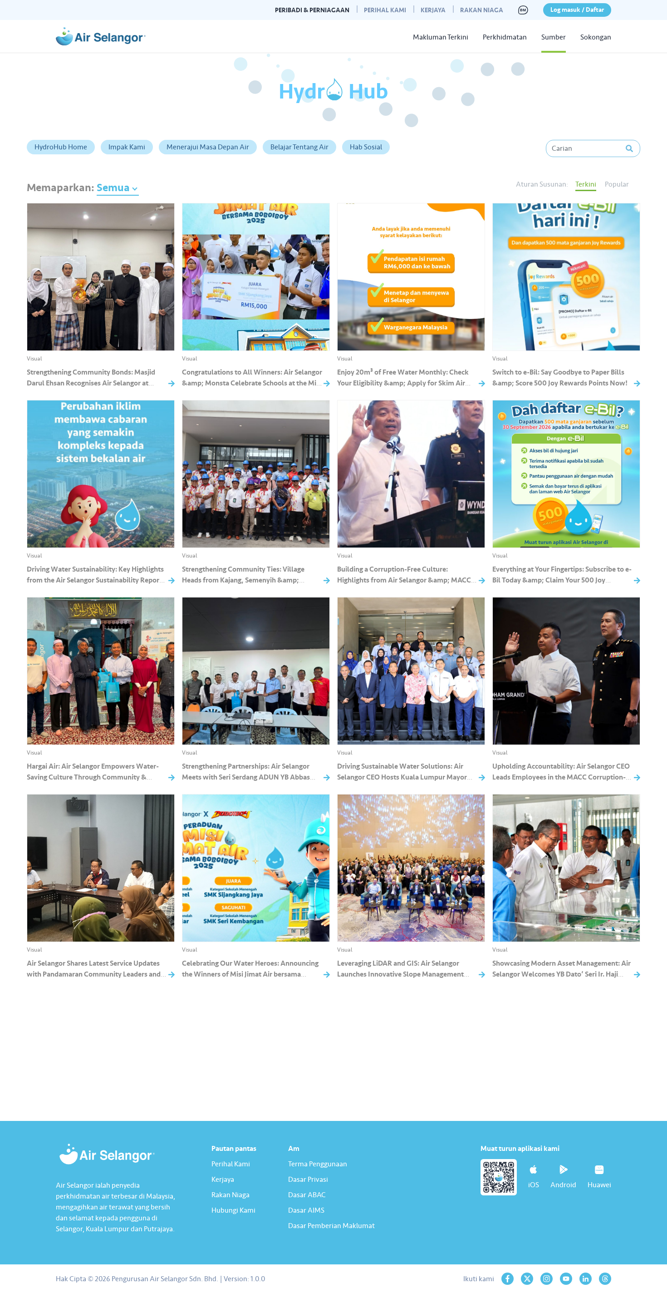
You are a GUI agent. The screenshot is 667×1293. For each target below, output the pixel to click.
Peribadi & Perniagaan (312, 10)
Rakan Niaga (481, 10)
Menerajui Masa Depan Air (208, 147)
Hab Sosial (366, 147)
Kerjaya (433, 10)
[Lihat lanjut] (333, 1030)
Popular (617, 184)
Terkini (585, 184)
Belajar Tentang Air (299, 147)
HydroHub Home (60, 147)
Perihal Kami (385, 10)
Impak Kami (126, 147)
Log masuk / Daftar (577, 10)
